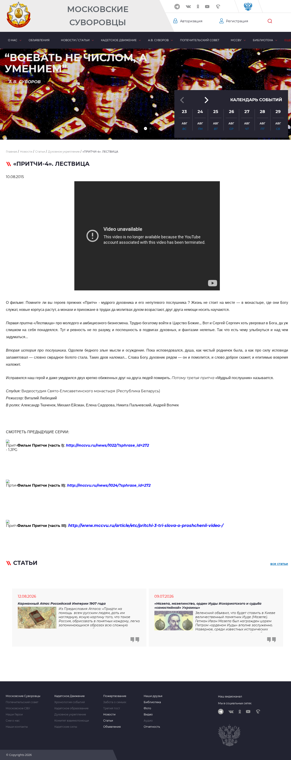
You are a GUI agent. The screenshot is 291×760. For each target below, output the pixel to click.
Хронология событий (69, 702)
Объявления (39, 40)
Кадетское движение (119, 40)
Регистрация (237, 21)
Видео (148, 714)
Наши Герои (14, 714)
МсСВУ (236, 40)
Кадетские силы (65, 726)
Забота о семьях (114, 702)
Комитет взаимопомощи (71, 720)
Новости (109, 714)
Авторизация (191, 21)
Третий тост (111, 708)
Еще (287, 40)
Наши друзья (153, 696)
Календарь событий (256, 99)
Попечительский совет (199, 40)
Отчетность (152, 726)
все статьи (279, 564)
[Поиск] (269, 21)
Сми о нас (13, 720)
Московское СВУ (18, 708)
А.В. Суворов (158, 40)
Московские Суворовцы (97, 15)
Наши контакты (17, 726)
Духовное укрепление (70, 714)
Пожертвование (114, 696)
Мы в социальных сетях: (235, 703)
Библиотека (263, 40)
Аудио (148, 720)
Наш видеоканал (230, 696)
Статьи (108, 720)
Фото (147, 708)
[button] (145, 128)
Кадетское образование (71, 708)
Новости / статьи (75, 40)
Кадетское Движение (69, 696)
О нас (12, 40)
